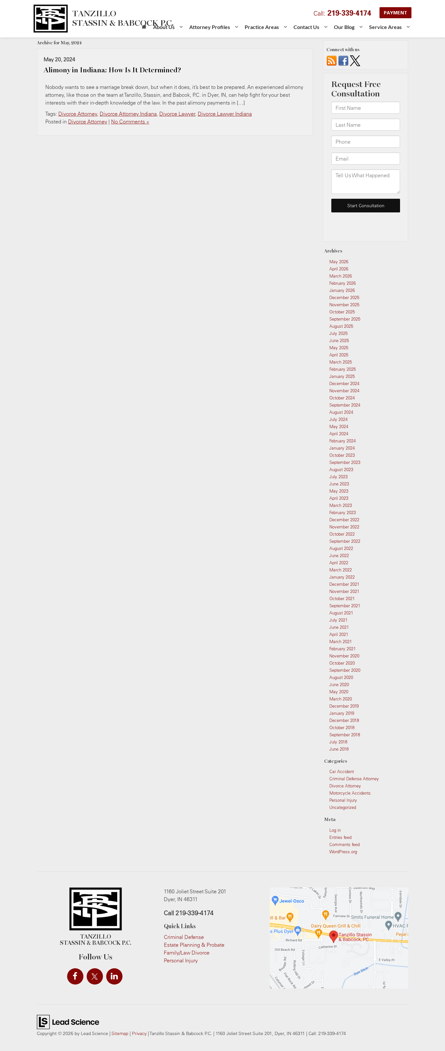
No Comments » (130, 121)
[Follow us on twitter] (355, 60)
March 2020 (340, 698)
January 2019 (341, 713)
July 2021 (338, 620)
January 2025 (342, 376)
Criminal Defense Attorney (354, 778)
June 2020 (339, 684)
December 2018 (344, 720)
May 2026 (338, 261)
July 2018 (338, 741)
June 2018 (339, 749)
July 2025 (338, 333)
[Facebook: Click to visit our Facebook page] (75, 976)
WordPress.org (343, 851)
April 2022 (338, 562)
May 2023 (338, 491)
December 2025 (344, 297)
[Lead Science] (68, 1021)
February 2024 (342, 440)
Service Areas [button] (385, 27)
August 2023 (341, 469)
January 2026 (342, 290)
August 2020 (341, 677)
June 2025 (339, 340)
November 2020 (344, 655)
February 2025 (342, 369)
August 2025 (341, 326)
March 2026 (340, 276)
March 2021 (340, 641)
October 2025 (342, 311)
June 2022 (339, 555)
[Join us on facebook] (343, 60)
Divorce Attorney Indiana (128, 113)
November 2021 (344, 591)
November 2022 (344, 526)
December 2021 (344, 584)
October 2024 (342, 397)
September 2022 (344, 541)
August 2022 (341, 548)
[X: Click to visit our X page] (95, 976)
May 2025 (338, 347)
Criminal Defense (184, 937)
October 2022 (342, 534)
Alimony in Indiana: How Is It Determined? (112, 70)
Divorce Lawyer (177, 113)
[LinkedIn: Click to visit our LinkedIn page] (114, 976)
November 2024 (344, 390)
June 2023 (339, 483)
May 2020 (338, 691)
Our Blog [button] (344, 27)
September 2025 (344, 319)
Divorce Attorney (77, 113)
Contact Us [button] (306, 27)
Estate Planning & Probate (194, 945)
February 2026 (342, 283)
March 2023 (340, 505)
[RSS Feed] (331, 60)
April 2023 (338, 498)
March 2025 (340, 362)
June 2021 (339, 627)
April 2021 (338, 634)
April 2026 (338, 268)
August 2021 (341, 612)
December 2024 (344, 383)
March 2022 (340, 569)
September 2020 (344, 670)
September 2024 (344, 405)
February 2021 (342, 648)
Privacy (139, 1033)
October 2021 (342, 598)
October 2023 (342, 455)
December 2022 (344, 519)
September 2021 (344, 605)
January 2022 (342, 577)
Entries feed (340, 837)
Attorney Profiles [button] (209, 27)
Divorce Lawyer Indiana (225, 113)
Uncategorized (342, 807)
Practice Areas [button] (262, 27)
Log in (335, 830)
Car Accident (341, 771)
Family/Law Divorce (186, 952)
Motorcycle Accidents (350, 793)
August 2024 (341, 412)
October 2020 (342, 663)
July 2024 (338, 419)
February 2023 (342, 512)
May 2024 (338, 426)
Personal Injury (343, 800)
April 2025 (338, 354)
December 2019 (344, 706)
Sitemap (119, 1033)
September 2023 (344, 462)
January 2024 (342, 448)
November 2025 (344, 304)
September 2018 (344, 734)
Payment (395, 12)
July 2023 (338, 476)
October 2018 (341, 727)
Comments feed (344, 844)
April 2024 (338, 433)
